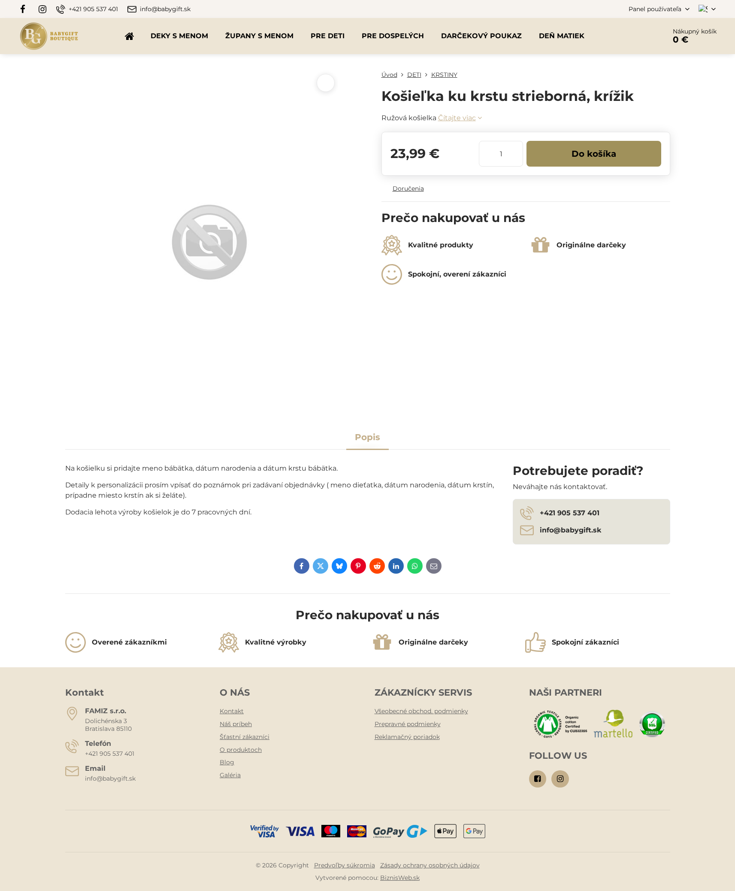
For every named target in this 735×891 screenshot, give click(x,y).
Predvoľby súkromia (344, 865)
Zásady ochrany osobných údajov (430, 865)
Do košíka (594, 154)
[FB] (25, 9)
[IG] (42, 9)
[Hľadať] (635, 36)
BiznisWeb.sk (400, 878)
